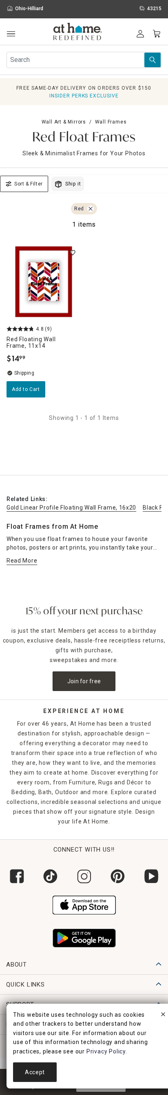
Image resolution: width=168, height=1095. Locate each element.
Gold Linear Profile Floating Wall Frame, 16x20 (71, 507)
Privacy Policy (106, 1051)
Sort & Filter (28, 184)
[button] (77, 32)
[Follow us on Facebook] (16, 876)
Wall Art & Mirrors (64, 122)
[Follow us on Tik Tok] (50, 876)
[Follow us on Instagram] (84, 876)
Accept (35, 1072)
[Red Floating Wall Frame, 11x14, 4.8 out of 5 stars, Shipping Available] (44, 282)
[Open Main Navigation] (11, 34)
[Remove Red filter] (90, 208)
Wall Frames (111, 122)
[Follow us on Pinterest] (117, 876)
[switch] (72, 253)
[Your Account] (140, 34)
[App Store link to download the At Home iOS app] (84, 904)
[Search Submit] (152, 60)
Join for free (84, 681)
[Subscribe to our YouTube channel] (151, 876)
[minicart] (156, 33)
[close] (163, 1015)
